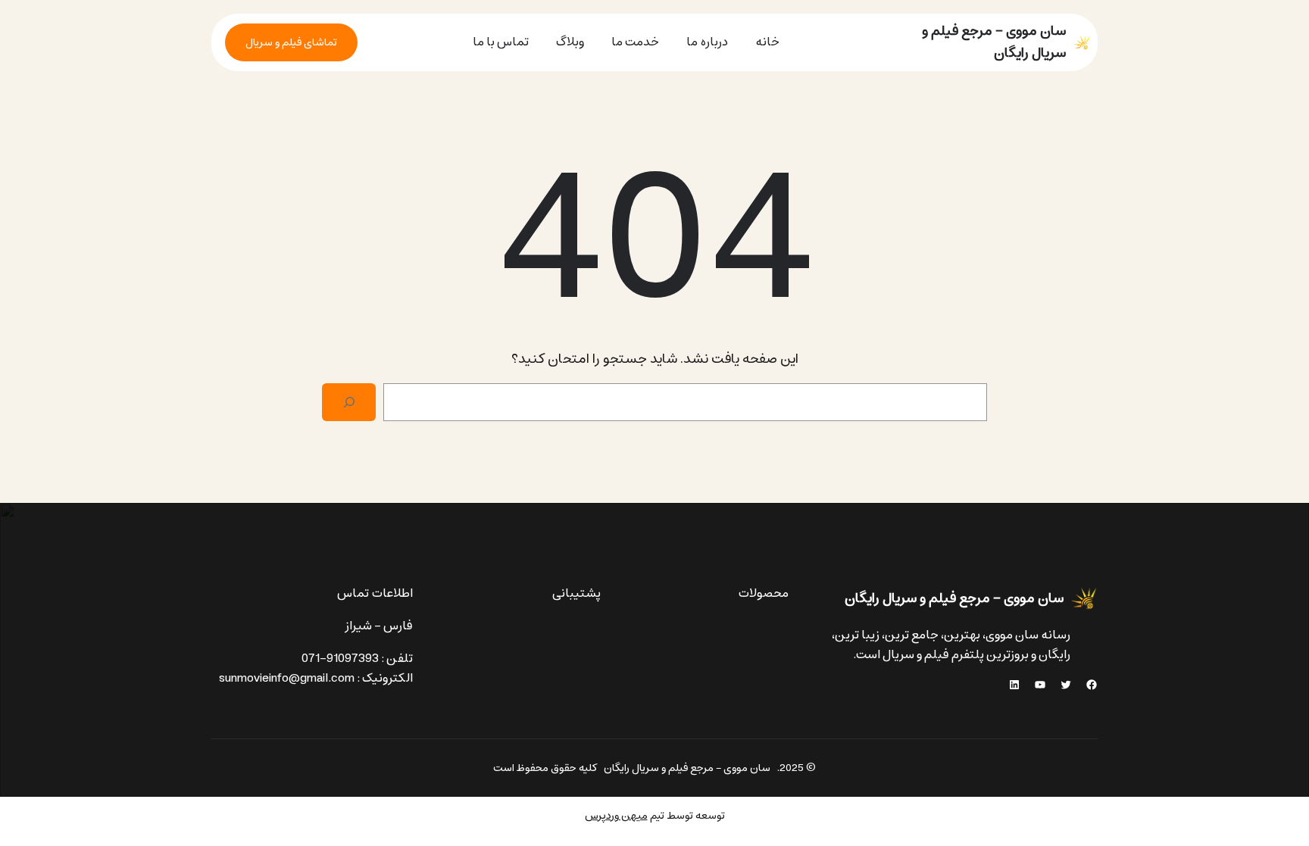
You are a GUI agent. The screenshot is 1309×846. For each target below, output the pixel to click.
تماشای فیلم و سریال (291, 42)
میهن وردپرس (616, 816)
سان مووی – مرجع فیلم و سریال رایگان (994, 42)
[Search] (349, 402)
